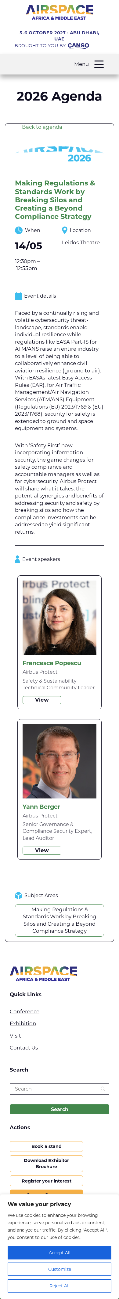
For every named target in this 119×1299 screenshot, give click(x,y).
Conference (24, 1011)
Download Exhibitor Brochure (46, 1163)
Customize (59, 1269)
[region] (59, 1246)
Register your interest (46, 1181)
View (42, 700)
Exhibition (23, 1023)
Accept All (59, 1252)
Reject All (59, 1286)
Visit (15, 1036)
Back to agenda (42, 127)
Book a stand (46, 1146)
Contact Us (24, 1048)
